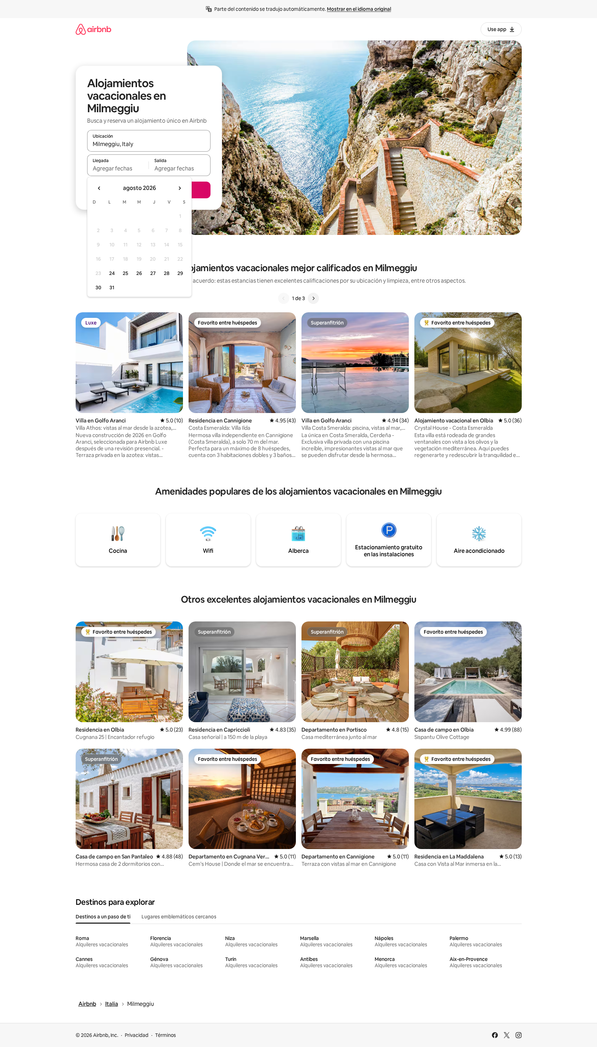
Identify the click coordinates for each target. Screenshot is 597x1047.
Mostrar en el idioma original (359, 9)
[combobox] (149, 144)
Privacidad (136, 1035)
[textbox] (118, 168)
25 (125, 273)
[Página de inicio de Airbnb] (93, 29)
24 (112, 273)
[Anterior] (283, 298)
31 (111, 287)
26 (139, 273)
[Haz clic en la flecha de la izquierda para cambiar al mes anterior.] (99, 188)
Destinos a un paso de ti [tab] (103, 917)
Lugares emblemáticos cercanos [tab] (178, 917)
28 (166, 273)
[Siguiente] (313, 298)
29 (180, 273)
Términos (165, 1035)
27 (153, 273)
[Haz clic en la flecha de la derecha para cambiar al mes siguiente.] (179, 188)
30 (98, 287)
